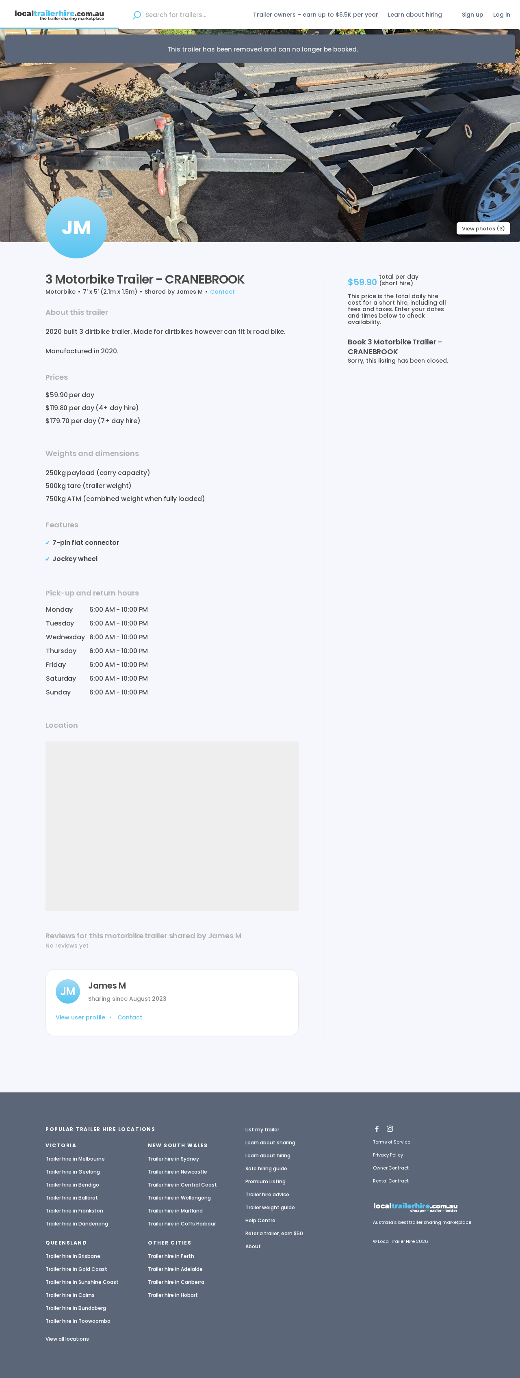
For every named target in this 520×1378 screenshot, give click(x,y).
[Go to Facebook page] (377, 1127)
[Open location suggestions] (136, 14)
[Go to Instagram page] (390, 1127)
